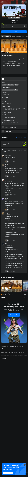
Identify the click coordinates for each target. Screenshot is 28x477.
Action (14, 22)
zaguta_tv (7, 179)
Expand (7, 236)
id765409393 (8, 155)
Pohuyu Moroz (8, 213)
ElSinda (6, 198)
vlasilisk (7, 165)
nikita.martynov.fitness (10, 244)
